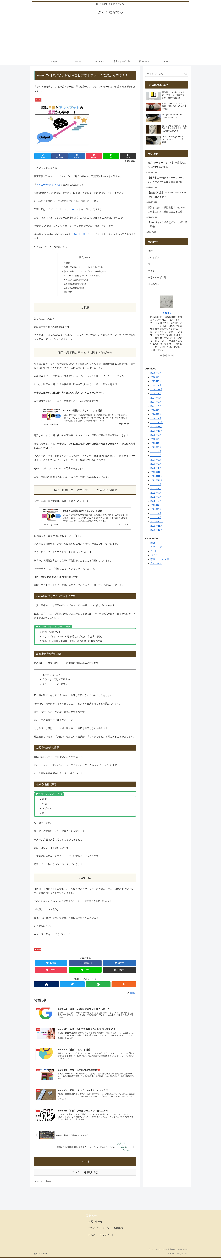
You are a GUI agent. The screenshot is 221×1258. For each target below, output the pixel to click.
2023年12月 (156, 422)
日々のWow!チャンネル (48, 184)
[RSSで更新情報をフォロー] (124, 984)
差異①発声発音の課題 (78, 279)
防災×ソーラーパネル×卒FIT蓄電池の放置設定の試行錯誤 (167, 164)
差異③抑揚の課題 (76, 288)
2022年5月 (155, 501)
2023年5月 (155, 451)
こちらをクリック (80, 234)
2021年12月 (156, 521)
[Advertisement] (110, 38)
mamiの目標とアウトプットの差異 (84, 275)
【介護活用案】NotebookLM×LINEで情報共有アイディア (167, 194)
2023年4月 (155, 455)
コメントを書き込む (85, 1172)
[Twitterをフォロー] (72, 984)
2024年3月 (155, 410)
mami (73, 209)
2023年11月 (156, 426)
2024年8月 (155, 393)
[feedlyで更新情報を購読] (98, 984)
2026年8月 (155, 373)
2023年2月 (155, 464)
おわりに (68, 292)
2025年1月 (155, 385)
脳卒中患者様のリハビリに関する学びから (83, 267)
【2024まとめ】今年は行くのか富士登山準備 (167, 224)
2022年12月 (156, 472)
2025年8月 (155, 381)
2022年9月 (155, 484)
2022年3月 (155, 509)
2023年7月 (155, 443)
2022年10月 (156, 480)
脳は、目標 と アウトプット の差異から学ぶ (86, 271)
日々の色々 (153, 284)
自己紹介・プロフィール (101, 1235)
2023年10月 (156, 431)
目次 (81, 257)
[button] (185, 73)
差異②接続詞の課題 (77, 284)
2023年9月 (155, 435)
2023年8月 (155, 439)
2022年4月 (155, 505)
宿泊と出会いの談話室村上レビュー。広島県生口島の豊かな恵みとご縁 (167, 209)
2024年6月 (155, 402)
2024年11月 (156, 389)
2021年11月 (156, 526)
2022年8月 (155, 488)
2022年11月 (156, 476)
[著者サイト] (46, 984)
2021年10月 (156, 530)
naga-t (167, 312)
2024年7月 (155, 398)
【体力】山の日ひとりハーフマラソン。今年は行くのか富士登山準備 (166, 179)
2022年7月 (155, 493)
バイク (151, 271)
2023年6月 (155, 447)
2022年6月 (155, 497)
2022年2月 (155, 513)
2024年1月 (155, 418)
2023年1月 (155, 468)
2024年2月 (155, 414)
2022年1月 (155, 517)
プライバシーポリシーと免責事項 (105, 1228)
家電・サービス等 (157, 277)
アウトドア (153, 257)
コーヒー (152, 264)
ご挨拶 (67, 263)
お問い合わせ (95, 1221)
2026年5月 (155, 377)
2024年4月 (155, 406)
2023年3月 (155, 459)
